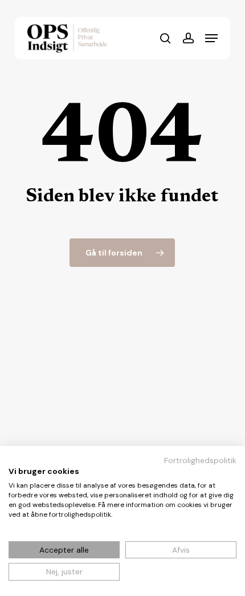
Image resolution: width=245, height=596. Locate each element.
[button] (211, 38)
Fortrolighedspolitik (200, 460)
